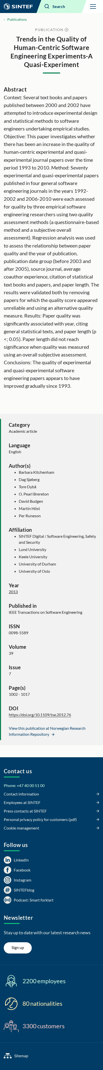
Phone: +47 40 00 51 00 (24, 785)
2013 (13, 591)
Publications (17, 19)
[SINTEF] (18, 6)
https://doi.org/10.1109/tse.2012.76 (40, 714)
